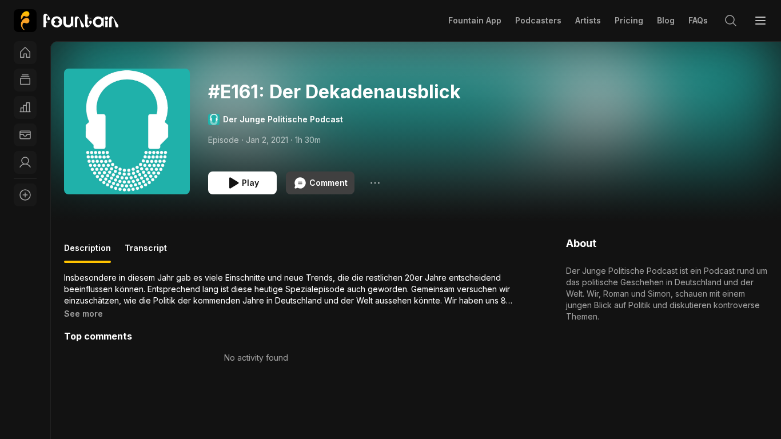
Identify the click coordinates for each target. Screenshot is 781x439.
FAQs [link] (698, 20)
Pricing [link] (629, 20)
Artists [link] (588, 20)
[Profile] (25, 162)
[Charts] (25, 107)
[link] (66, 20)
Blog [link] (666, 20)
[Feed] (25, 80)
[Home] (25, 52)
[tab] (87, 252)
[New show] (25, 194)
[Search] (730, 20)
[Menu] (760, 20)
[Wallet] (25, 134)
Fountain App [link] (474, 20)
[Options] (375, 182)
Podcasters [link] (538, 20)
